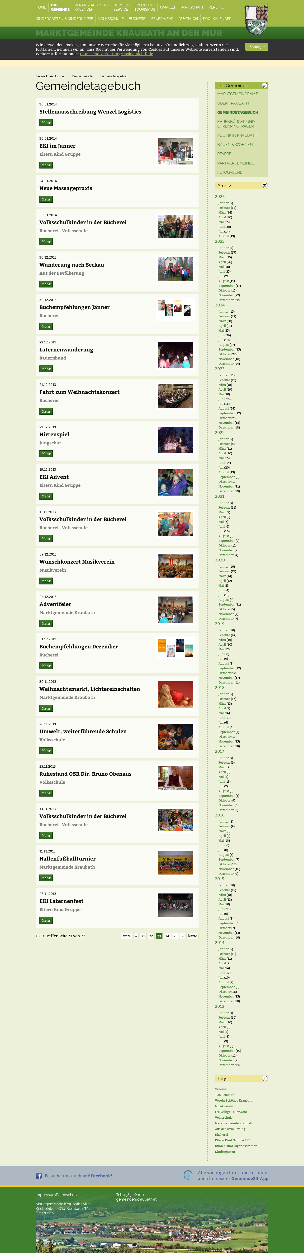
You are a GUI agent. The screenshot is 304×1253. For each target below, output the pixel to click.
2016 (219, 815)
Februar (224, 208)
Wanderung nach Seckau (71, 264)
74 (167, 936)
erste (127, 936)
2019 (219, 623)
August (223, 236)
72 (151, 936)
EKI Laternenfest (61, 900)
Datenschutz (67, 1195)
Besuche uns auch (78, 1176)
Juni (221, 226)
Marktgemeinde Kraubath (234, 1123)
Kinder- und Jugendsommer (236, 1146)
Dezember (226, 300)
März (222, 212)
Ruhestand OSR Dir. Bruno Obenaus (85, 773)
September (226, 285)
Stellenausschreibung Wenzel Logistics (90, 111)
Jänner (223, 203)
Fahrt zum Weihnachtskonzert (79, 391)
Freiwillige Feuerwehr (231, 1112)
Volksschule (224, 1117)
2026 (220, 196)
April (222, 217)
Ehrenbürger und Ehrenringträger (236, 123)
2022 (220, 432)
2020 (220, 560)
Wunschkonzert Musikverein (77, 561)
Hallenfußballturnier (67, 858)
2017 (219, 751)
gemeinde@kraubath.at (136, 1199)
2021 (219, 496)
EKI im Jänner (57, 145)
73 (159, 936)
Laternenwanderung (66, 349)
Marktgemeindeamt (237, 94)
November (226, 295)
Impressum (46, 1195)
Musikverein (224, 1106)
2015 (219, 878)
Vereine (221, 1089)
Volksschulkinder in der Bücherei (83, 222)
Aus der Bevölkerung (230, 1129)
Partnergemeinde (235, 163)
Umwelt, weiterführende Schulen (83, 731)
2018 (219, 687)
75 (175, 936)
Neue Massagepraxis (65, 187)
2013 (219, 1006)
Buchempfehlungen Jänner (74, 306)
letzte (192, 936)
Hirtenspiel (54, 434)
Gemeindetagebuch (114, 76)
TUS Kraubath (225, 1095)
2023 (219, 368)
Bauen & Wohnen (235, 144)
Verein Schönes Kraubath (233, 1100)
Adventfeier (55, 603)
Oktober (224, 290)
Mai (221, 222)
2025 (219, 241)
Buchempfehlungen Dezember (78, 646)
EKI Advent (54, 476)
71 (143, 936)
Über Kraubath (233, 103)
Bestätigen (256, 47)
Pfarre (224, 154)
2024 (220, 305)
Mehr (46, 122)
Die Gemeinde (82, 76)
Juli (220, 231)
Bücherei (221, 1134)
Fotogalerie (229, 172)
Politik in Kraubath (237, 135)
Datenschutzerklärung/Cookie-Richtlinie (116, 54)
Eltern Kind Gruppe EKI (232, 1140)
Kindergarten (225, 1151)
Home (59, 76)
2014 (219, 942)
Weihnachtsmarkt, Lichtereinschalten (89, 688)
